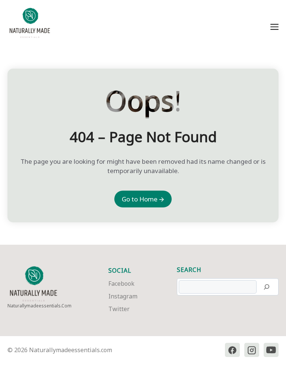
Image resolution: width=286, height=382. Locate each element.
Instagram (122, 296)
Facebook (121, 283)
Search (189, 270)
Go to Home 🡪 (143, 199)
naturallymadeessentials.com (39, 306)
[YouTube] (271, 350)
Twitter (119, 309)
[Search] (267, 287)
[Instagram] (251, 350)
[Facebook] (232, 350)
